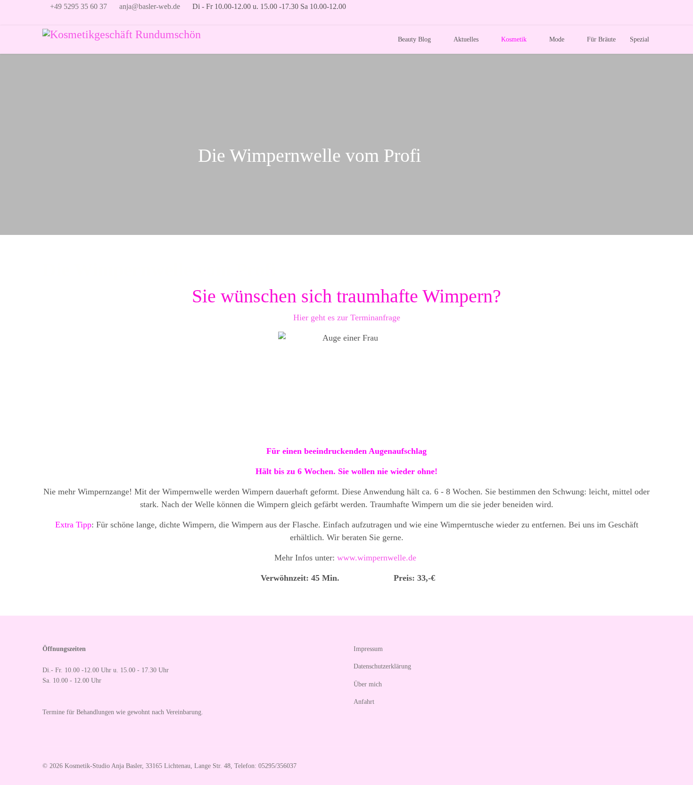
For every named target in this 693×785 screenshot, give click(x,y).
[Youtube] (45, 19)
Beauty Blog (414, 39)
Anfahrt (364, 701)
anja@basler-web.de (149, 6)
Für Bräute (601, 39)
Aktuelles (466, 39)
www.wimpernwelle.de (376, 557)
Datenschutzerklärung (382, 666)
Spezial (639, 39)
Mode (556, 39)
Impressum (368, 648)
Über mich (368, 684)
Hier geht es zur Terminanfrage (348, 317)
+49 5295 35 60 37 (78, 6)
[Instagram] (61, 19)
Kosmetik (514, 39)
